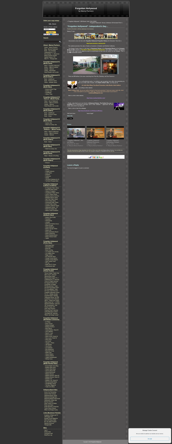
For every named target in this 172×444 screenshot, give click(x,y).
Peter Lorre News (48, 405)
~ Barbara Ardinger (49, 325)
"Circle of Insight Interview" (51, 281)
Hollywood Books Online (50, 395)
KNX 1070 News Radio (50, 420)
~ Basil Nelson (48, 328)
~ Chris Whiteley (48, 331)
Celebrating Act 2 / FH (50, 52)
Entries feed (47, 431)
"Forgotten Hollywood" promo (51, 292)
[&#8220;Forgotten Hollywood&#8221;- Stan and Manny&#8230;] (76, 132)
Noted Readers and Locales (51, 72)
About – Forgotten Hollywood (51, 65)
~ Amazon (47, 162)
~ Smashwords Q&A (49, 266)
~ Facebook (47, 219)
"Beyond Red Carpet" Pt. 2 (51, 278)
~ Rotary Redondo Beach (50, 235)
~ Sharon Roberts (48, 354)
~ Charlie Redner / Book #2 (51, 330)
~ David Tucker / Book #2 (51, 336)
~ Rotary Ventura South (50, 236)
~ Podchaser (47, 176)
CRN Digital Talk (48, 416)
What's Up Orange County (51, 409)
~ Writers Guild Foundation (51, 210)
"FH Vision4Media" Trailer (51, 289)
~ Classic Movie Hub (49, 370)
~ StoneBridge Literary (50, 383)
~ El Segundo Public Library (51, 188)
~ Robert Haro (48, 352)
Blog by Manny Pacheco (108, 150)
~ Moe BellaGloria (49, 349)
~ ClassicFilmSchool (49, 372)
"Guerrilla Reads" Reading (51, 295)
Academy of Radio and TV (51, 415)
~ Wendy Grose (48, 359)
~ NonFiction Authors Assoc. (51, 224)
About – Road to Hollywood (51, 131)
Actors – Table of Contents (51, 67)
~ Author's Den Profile (50, 217)
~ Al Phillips (47, 322)
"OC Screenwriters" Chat (50, 305)
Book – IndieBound (49, 79)
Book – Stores (48, 141)
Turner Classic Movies (50, 408)
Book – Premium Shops (50, 114)
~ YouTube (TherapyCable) (51, 181)
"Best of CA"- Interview (50, 274)
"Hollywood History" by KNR (51, 297)
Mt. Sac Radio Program (50, 421)
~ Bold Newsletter (49, 247)
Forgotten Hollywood (86, 8)
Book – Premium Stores (50, 80)
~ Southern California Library (51, 205)
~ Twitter (46, 238)
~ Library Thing (48, 94)
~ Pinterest (47, 174)
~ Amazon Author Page (50, 89)
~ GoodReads (48, 92)
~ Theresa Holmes (49, 355)
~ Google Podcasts (49, 171)
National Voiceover (49, 423)
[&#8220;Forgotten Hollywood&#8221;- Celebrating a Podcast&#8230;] (115, 132)
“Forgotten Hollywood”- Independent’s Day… (87, 26)
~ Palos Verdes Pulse (50, 261)
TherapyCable (48, 425)
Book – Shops (48, 116)
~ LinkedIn (47, 222)
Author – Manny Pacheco (51, 47)
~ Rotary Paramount (49, 233)
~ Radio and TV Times (50, 264)
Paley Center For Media (50, 403)
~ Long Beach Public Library (51, 192)
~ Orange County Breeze (50, 258)
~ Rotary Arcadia (48, 225)
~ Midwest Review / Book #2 (51, 375)
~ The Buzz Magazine (50, 385)
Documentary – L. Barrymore (51, 54)
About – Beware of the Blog (51, 155)
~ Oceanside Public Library (51, 202)
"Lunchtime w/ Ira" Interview (51, 299)
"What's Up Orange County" (51, 315)
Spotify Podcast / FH (49, 57)
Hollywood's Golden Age (50, 400)
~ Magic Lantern (48, 255)
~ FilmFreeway (48, 220)
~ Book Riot (47, 248)
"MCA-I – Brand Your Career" (51, 300)
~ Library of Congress (50, 191)
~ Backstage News (49, 245)
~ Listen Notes (48, 173)
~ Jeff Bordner (48, 344)
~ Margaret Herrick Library (51, 197)
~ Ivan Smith (47, 341)
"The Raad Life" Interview (51, 313)
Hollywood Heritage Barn (50, 397)
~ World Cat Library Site (50, 124)
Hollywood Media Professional (52, 398)
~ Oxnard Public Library (50, 204)
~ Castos (46, 169)
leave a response (96, 151)
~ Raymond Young (49, 351)
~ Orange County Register (51, 259)
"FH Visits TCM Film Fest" (51, 291)
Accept (150, 439)
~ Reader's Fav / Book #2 (51, 380)
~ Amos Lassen (48, 323)
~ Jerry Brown (48, 346)
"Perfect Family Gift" (49, 307)
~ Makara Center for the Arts (51, 196)
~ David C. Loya (48, 333)
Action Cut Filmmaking (50, 392)
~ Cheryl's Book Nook (50, 369)
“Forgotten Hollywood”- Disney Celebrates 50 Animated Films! (106, 22)
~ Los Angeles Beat (49, 253)
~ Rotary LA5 (47, 230)
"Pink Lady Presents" (49, 308)
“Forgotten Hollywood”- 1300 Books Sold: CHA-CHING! (82, 21)
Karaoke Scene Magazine (51, 418)
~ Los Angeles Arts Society (51, 251)
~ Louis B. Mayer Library (50, 194)
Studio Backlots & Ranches (51, 406)
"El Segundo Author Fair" (50, 282)
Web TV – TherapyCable (50, 58)
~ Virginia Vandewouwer (50, 357)
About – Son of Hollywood (51, 101)
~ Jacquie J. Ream (49, 342)
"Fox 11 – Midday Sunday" (51, 294)
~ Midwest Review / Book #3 (51, 377)
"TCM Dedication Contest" (51, 311)
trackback (103, 151)
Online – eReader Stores (50, 82)
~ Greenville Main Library (50, 189)
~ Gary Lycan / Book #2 (50, 338)
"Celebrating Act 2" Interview (51, 279)
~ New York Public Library (51, 199)
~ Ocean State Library (50, 200)
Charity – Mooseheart (49, 70)
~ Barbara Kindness (49, 326)
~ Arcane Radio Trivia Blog (51, 366)
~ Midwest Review (49, 374)
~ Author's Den (48, 91)
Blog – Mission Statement (51, 49)
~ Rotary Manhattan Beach (51, 232)
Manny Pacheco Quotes (50, 55)
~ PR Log (46, 263)
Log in (45, 430)
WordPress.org (48, 435)
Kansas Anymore (48, 401)
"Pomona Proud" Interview (51, 310)
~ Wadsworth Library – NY (51, 207)
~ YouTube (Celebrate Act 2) (51, 179)
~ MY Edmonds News (50, 256)
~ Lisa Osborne (48, 347)
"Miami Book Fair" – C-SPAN (51, 302)
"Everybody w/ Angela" (50, 284)
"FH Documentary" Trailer (51, 286)
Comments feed (48, 433)
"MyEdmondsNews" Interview (52, 303)
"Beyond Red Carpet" (49, 276)
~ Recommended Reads (50, 382)
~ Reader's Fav (48, 378)
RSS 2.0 (84, 151)
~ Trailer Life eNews (49, 386)
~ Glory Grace (48, 339)
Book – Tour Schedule (50, 50)
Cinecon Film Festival (50, 393)
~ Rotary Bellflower (49, 227)
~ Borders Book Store (50, 367)
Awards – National (49, 69)
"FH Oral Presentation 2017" (51, 287)
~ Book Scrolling (48, 250)
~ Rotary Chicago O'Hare (50, 228)
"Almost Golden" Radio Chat (51, 273)
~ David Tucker (48, 334)
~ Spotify (46, 177)
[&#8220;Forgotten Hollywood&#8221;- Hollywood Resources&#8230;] (95, 132)
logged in (76, 168)
